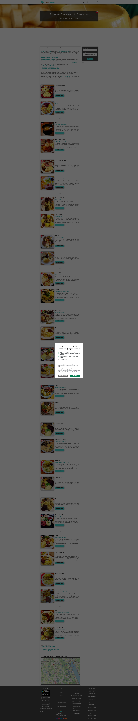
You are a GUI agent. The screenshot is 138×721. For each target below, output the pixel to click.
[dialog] (69, 360)
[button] (69, 359)
